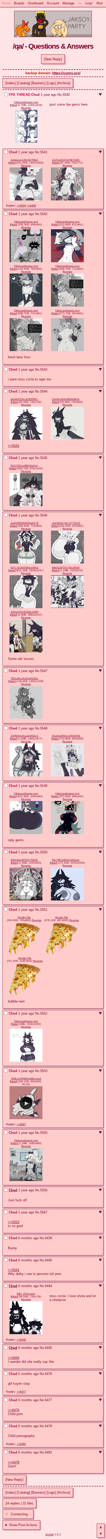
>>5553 (13, 1222)
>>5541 (13, 446)
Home (6, 3)
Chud (13, 1190)
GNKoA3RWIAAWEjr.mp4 (26, 1078)
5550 (43, 852)
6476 (48, 1374)
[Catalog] (23, 83)
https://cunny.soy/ (66, 73)
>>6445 (21, 1339)
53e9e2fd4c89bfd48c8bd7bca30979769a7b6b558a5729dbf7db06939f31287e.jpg (67, 399)
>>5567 (21, 1124)
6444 (48, 1286)
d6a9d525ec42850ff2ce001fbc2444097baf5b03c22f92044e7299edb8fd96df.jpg (26, 399)
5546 (43, 515)
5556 (43, 1190)
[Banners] (38, 83)
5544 (43, 391)
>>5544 (21, 205)
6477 (48, 1400)
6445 (48, 1348)
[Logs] (51, 83)
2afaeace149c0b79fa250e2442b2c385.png (26, 159)
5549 (43, 786)
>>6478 (13, 1462)
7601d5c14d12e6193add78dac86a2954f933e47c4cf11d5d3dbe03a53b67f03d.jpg (26, 678)
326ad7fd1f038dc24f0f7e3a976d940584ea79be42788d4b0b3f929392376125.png (26, 611)
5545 (43, 458)
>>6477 (21, 1391)
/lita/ (99, 3)
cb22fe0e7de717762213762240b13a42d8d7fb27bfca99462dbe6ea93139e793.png (67, 523)
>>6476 (13, 1410)
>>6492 (21, 1444)
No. (60, 95)
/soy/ (89, 3)
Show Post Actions (23, 1525)
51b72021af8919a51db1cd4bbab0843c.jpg (26, 465)
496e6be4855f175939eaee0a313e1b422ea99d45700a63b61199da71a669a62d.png (26, 859)
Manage (68, 3)
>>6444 (13, 1358)
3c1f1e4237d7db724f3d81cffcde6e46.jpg (67, 159)
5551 (43, 910)
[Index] (10, 83)
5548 (43, 728)
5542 (43, 214)
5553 (43, 1071)
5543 (43, 369)
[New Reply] (53, 59)
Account (53, 3)
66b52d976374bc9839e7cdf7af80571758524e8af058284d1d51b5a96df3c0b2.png (67, 567)
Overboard (35, 3)
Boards (19, 3)
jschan (50, 1534)
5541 (43, 152)
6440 (48, 1260)
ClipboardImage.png (26, 102)
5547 (43, 671)
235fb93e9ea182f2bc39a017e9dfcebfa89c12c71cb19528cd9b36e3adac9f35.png (26, 735)
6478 (48, 1426)
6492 (48, 1452)
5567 (43, 1212)
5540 (66, 95)
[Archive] (63, 83)
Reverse (26, 107)
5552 (43, 1013)
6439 (48, 1238)
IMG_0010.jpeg (26, 1293)
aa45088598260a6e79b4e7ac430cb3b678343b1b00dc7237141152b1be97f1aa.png (26, 523)
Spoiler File (24, 917)
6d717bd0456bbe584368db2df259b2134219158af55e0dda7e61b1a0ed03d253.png (26, 567)
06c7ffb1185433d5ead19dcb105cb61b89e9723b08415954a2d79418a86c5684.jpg (67, 859)
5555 (43, 1133)
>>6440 (31, 205)
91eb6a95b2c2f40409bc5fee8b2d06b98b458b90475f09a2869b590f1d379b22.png (67, 735)
